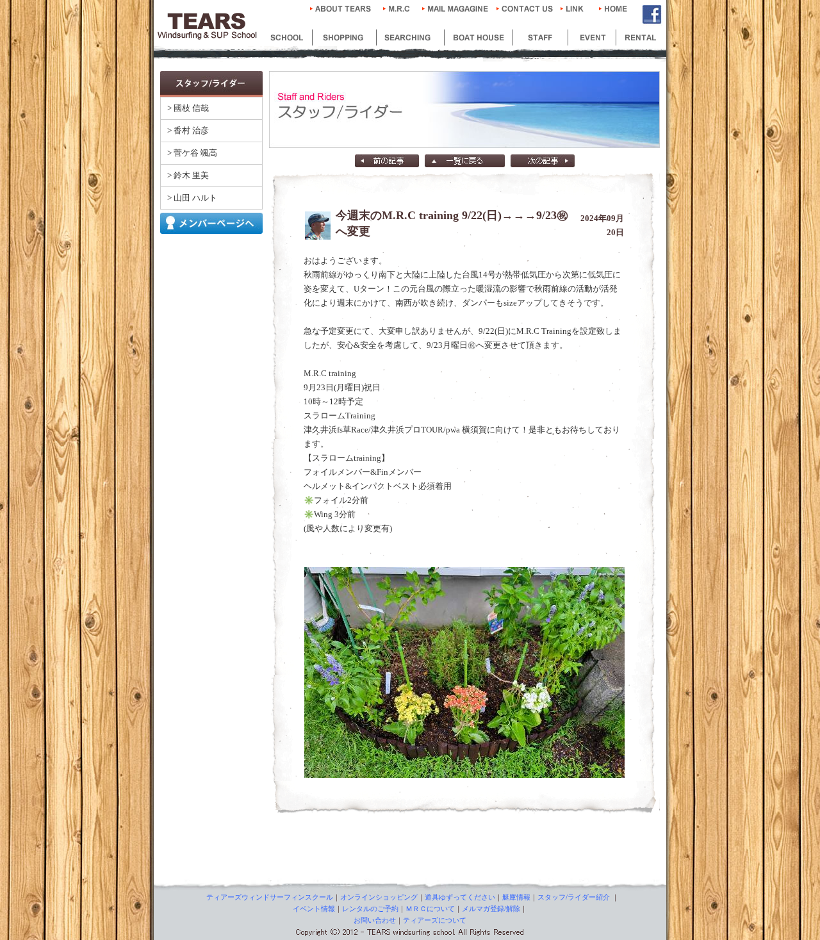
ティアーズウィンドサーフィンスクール (269, 897)
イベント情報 (314, 908)
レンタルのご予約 (370, 908)
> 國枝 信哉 (188, 108)
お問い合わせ (375, 920)
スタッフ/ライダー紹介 (573, 897)
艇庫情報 (516, 897)
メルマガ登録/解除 (491, 908)
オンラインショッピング (379, 897)
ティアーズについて (434, 920)
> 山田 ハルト (192, 197)
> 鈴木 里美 (188, 175)
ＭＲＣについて (430, 908)
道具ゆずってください (460, 897)
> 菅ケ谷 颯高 (192, 153)
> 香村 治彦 (188, 130)
